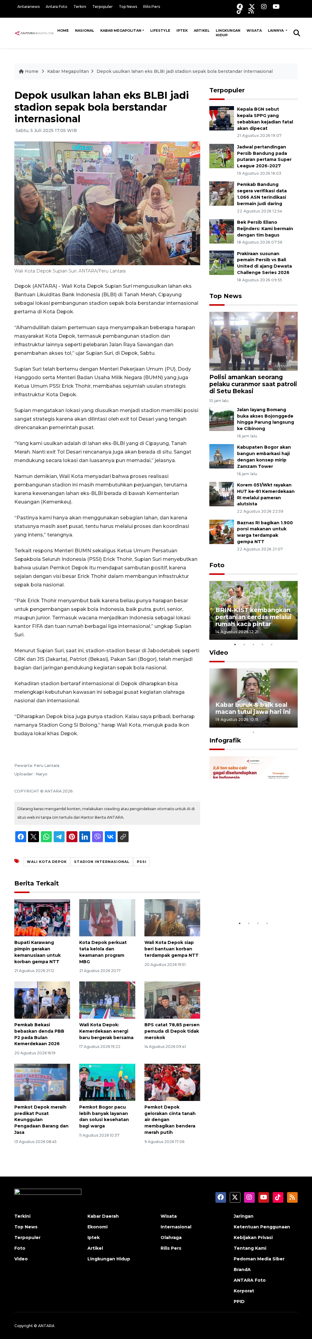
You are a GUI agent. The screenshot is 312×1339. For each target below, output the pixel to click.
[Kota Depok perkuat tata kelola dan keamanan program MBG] (107, 917)
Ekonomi (97, 1227)
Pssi (142, 862)
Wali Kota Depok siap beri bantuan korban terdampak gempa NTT (171, 949)
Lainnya (276, 30)
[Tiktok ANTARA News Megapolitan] (239, 11)
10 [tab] (253, 732)
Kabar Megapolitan (120, 30)
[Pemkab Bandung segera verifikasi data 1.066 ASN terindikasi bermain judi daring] (221, 193)
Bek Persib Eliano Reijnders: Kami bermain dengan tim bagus (265, 228)
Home (63, 30)
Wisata (254, 30)
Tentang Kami (250, 1248)
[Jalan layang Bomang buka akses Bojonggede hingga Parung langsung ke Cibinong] (221, 418)
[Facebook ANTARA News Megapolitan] (240, 6)
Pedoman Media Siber (259, 1259)
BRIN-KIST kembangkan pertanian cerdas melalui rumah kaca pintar (253, 617)
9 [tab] (290, 724)
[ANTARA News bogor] (34, 32)
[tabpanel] (253, 610)
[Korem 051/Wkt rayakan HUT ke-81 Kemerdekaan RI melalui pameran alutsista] (221, 494)
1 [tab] (235, 644)
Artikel (202, 30)
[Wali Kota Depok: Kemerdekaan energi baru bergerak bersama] (107, 999)
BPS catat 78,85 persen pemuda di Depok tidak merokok (172, 1031)
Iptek (182, 30)
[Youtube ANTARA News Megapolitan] (276, 6)
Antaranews (28, 6)
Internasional (176, 1227)
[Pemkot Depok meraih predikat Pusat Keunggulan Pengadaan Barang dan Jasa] (42, 1082)
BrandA (242, 1269)
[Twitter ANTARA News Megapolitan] (252, 6)
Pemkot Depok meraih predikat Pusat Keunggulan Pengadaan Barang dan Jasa (41, 1119)
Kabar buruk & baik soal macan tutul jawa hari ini (253, 708)
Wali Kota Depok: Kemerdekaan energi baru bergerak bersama (106, 1031)
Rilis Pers (151, 6)
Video (218, 652)
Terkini (79, 6)
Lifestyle (160, 30)
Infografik (225, 740)
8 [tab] (281, 724)
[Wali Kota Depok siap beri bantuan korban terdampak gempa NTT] (172, 917)
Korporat (244, 1291)
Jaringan (244, 1216)
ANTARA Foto (250, 1280)
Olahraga (171, 1237)
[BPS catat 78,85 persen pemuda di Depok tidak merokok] (172, 999)
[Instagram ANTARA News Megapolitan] (264, 6)
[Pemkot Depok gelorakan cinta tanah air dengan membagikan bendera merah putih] (172, 1082)
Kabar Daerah (103, 1216)
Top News (128, 6)
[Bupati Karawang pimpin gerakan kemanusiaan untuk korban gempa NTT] (42, 917)
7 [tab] (272, 724)
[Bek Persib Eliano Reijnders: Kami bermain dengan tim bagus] (221, 231)
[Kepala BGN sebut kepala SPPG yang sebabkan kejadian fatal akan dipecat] (221, 118)
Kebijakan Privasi (253, 1237)
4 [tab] (263, 644)
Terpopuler (102, 6)
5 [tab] (272, 644)
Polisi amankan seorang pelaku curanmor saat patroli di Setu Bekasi (253, 384)
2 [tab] (244, 644)
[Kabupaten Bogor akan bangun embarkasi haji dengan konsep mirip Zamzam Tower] (221, 456)
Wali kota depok (47, 862)
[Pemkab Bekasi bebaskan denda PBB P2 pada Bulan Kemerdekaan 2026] (42, 999)
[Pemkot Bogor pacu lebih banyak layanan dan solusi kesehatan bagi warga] (107, 1082)
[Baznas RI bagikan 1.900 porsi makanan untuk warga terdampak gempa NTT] (221, 531)
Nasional (84, 30)
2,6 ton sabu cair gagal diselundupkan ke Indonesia (250, 895)
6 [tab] (263, 724)
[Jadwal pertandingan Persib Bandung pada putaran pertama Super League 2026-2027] (221, 155)
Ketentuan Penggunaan (262, 1227)
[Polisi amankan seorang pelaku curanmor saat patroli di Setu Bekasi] (253, 341)
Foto (217, 565)
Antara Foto (56, 6)
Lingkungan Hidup (228, 32)
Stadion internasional (101, 862)
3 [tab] (253, 644)
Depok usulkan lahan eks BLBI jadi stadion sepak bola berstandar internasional (185, 71)
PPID (239, 1301)
